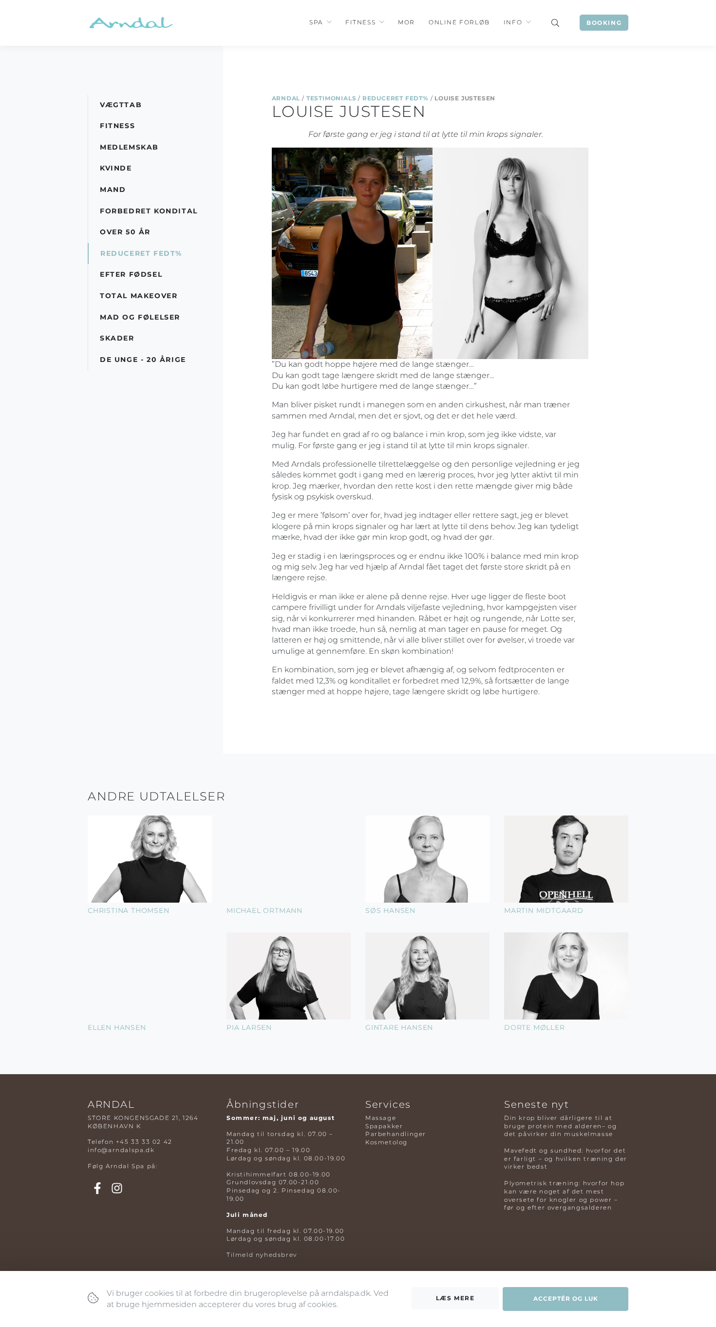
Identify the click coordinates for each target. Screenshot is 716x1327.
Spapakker (384, 1126)
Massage (380, 1117)
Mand (113, 189)
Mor (406, 22)
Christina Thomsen (129, 910)
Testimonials (331, 98)
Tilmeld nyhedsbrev (261, 1254)
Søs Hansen (390, 910)
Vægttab (121, 104)
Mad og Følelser (140, 317)
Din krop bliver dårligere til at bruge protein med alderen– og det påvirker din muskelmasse (560, 1126)
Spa (316, 22)
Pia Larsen (249, 1027)
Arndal (286, 98)
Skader (117, 338)
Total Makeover (138, 295)
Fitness (360, 22)
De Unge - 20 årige (143, 359)
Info (513, 22)
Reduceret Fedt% (395, 98)
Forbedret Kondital (149, 211)
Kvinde (116, 168)
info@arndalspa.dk (121, 1150)
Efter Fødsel (131, 274)
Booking (604, 22)
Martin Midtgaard (544, 910)
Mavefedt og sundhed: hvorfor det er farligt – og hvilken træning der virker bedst (565, 1159)
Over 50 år (125, 231)
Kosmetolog (386, 1142)
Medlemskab (129, 147)
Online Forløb (459, 22)
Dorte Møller (534, 1027)
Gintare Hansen (399, 1027)
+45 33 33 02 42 (144, 1141)
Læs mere (455, 1298)
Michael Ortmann (264, 910)
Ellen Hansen (117, 1027)
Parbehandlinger (395, 1133)
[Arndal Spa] (130, 23)
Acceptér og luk (565, 1298)
